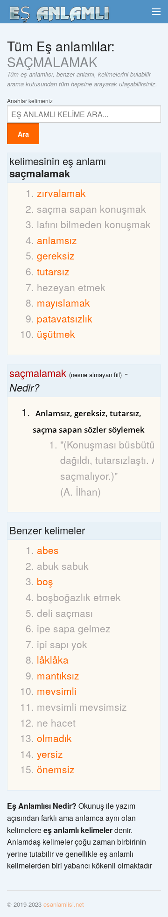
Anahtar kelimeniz (30, 100)
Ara (23, 134)
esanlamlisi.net (63, 904)
